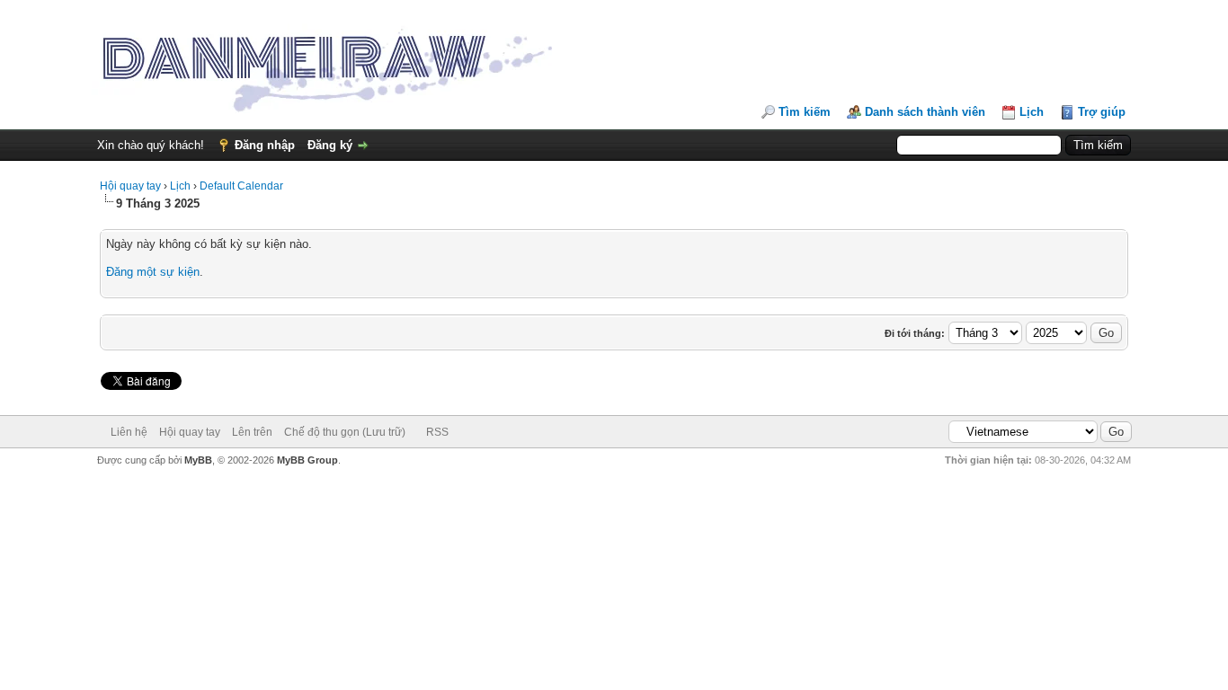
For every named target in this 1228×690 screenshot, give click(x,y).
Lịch (1031, 112)
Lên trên (252, 432)
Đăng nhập (265, 145)
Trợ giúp (1102, 112)
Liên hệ (129, 432)
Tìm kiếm (805, 112)
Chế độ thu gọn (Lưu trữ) (344, 432)
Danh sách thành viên (925, 112)
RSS (437, 432)
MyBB (198, 460)
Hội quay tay (130, 186)
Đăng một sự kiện (153, 272)
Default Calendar (241, 186)
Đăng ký (329, 145)
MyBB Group (307, 460)
